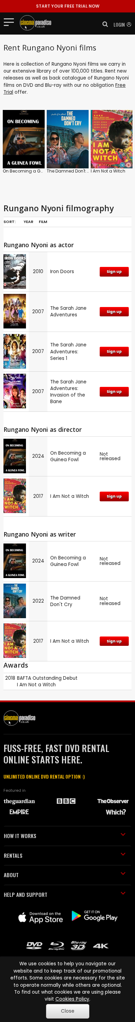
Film (43, 221)
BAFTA (24, 678)
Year (28, 221)
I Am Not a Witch (108, 171)
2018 (10, 678)
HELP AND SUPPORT (25, 894)
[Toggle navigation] (10, 22)
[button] (103, 24)
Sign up (114, 271)
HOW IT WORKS (20, 835)
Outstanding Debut (55, 678)
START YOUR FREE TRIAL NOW (67, 6)
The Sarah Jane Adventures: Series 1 (68, 351)
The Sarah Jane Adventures (68, 311)
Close (67, 1011)
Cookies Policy (72, 999)
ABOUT (11, 875)
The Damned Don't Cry (70, 171)
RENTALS (13, 855)
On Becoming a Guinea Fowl (33, 171)
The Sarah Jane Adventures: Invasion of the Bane (68, 392)
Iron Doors (62, 271)
